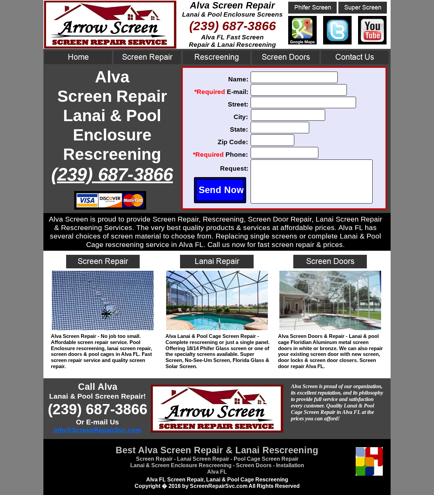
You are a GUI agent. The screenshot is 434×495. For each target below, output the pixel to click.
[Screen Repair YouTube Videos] (372, 42)
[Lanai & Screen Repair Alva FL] (302, 42)
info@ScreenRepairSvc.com (97, 430)
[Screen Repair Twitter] (337, 42)
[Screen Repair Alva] (103, 328)
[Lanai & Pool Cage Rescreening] (217, 328)
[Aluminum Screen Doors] (330, 328)
